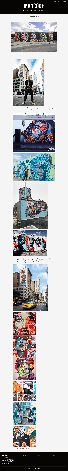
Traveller (23, 13)
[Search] (60, 1)
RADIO (55, 1)
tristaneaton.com (25, 448)
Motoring (35, 13)
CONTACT (64, 1)
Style (40, 13)
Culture (29, 13)
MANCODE (34, 6)
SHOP (58, 1)
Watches (45, 13)
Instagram (3, 463)
